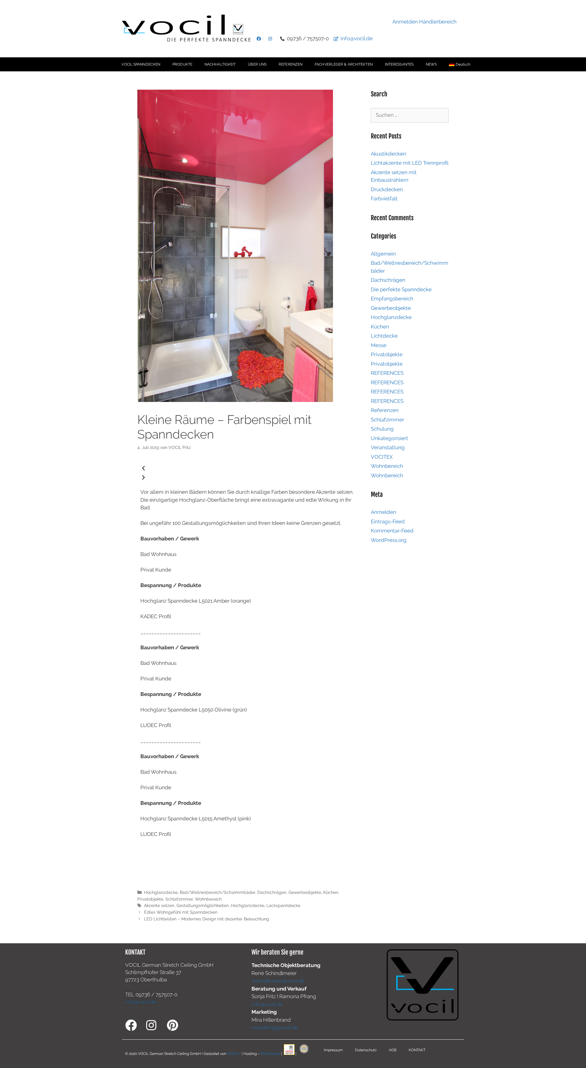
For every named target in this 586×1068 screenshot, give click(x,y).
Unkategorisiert (389, 438)
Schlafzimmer (179, 898)
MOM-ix (234, 1054)
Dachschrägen (271, 892)
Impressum (333, 1050)
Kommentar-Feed (392, 531)
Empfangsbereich (392, 299)
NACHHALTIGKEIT (220, 64)
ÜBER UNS (257, 64)
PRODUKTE (182, 64)
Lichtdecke (384, 336)
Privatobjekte (150, 898)
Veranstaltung (388, 447)
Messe (378, 345)
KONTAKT (417, 1050)
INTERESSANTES (399, 64)
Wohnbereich (208, 898)
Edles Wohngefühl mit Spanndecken (180, 912)
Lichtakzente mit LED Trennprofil (410, 163)
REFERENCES (387, 373)
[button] (248, 468)
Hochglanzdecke (161, 892)
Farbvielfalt (384, 198)
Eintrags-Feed (388, 521)
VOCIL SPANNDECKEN (140, 64)
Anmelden (383, 512)
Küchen (330, 892)
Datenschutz (366, 1050)
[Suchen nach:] (410, 115)
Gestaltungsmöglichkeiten (202, 905)
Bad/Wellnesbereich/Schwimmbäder (217, 892)
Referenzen (385, 410)
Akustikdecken (388, 154)
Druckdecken (387, 189)
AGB (392, 1050)
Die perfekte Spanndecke (401, 289)
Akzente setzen (159, 905)
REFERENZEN (290, 64)
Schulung (382, 429)
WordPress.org (389, 540)
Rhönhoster (270, 1054)
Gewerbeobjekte (304, 892)
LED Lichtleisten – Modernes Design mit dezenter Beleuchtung (206, 918)
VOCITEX (382, 457)
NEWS (431, 64)
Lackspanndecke (283, 905)
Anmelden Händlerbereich (424, 22)
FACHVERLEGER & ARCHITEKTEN (344, 64)
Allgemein (383, 254)
